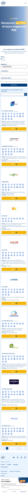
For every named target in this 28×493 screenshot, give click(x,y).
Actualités (15, 464)
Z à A (3, 60)
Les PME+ (9, 464)
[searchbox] (12, 66)
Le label (3, 464)
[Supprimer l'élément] (2, 66)
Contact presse (4, 473)
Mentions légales (4, 471)
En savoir (13, 128)
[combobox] (14, 66)
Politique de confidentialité (15, 471)
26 (20, 448)
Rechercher (14, 85)
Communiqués (4, 466)
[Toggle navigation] (25, 3)
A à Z (3, 58)
